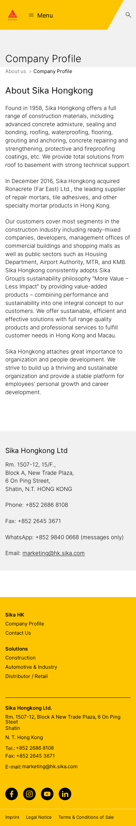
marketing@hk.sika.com (53, 553)
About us (16, 71)
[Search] (128, 15)
